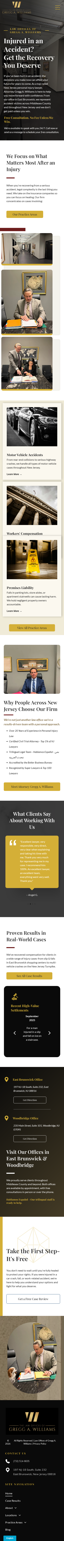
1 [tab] (28, 904)
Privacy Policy (39, 1443)
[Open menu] (57, 7)
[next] (49, 1033)
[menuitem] (32, 1493)
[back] (14, 1033)
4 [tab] (35, 904)
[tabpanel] (32, 866)
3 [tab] (33, 904)
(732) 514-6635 (21, 1461)
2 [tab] (31, 904)
